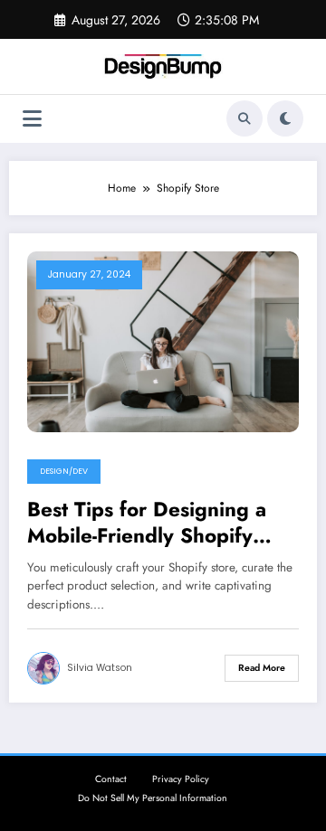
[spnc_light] (285, 118)
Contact (111, 779)
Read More (261, 668)
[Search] (244, 118)
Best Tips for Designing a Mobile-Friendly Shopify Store (146, 523)
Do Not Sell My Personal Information (152, 798)
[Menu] (32, 118)
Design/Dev (64, 471)
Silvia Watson (99, 668)
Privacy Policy (180, 779)
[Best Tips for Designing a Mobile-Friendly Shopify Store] (163, 340)
